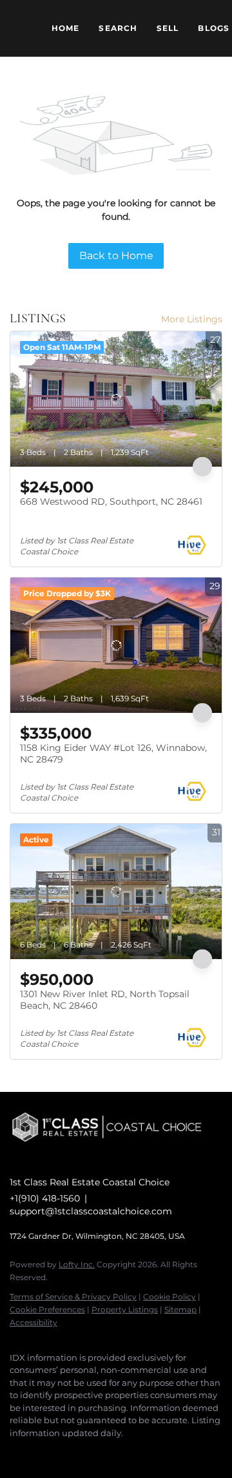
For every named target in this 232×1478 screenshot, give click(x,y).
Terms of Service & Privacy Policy (73, 1296)
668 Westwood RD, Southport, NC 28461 (111, 501)
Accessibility (33, 1322)
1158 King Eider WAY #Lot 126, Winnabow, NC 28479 (113, 753)
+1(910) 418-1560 (45, 1198)
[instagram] (41, 1452)
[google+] (93, 1452)
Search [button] (118, 28)
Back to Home (116, 255)
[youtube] (67, 1452)
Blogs (213, 28)
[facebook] (16, 1452)
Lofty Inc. (77, 1264)
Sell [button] (168, 28)
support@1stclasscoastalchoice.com (91, 1211)
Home (65, 28)
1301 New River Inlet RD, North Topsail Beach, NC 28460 (104, 999)
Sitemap (180, 1309)
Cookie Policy (169, 1296)
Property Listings (125, 1309)
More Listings (191, 319)
